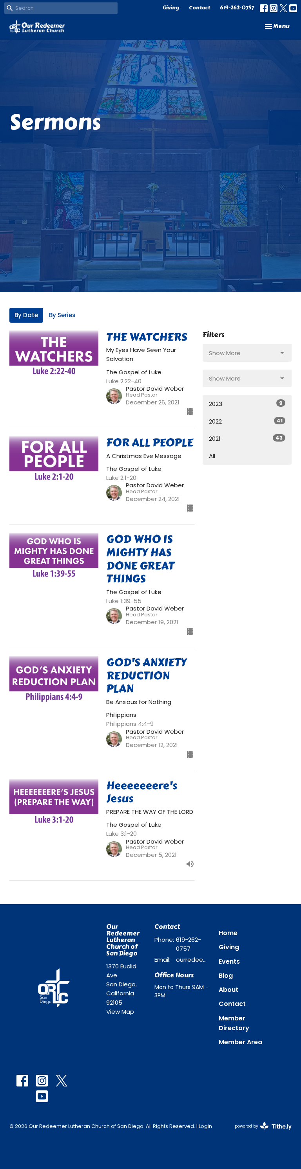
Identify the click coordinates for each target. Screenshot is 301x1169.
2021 (246, 438)
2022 (246, 421)
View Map (120, 1011)
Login (205, 1126)
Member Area (240, 1042)
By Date (26, 315)
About (228, 989)
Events (229, 961)
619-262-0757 (237, 8)
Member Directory (234, 1023)
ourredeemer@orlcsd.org (193, 959)
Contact (199, 8)
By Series (62, 315)
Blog (226, 975)
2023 (246, 403)
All (212, 456)
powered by (259, 1132)
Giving (171, 8)
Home (228, 932)
